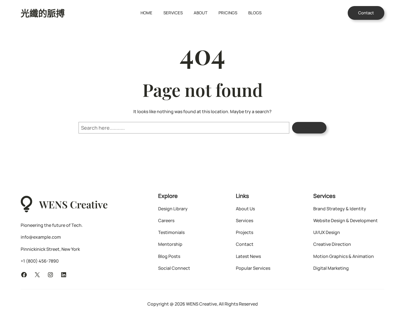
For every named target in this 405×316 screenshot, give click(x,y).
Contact (366, 13)
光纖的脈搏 (43, 13)
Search (309, 127)
